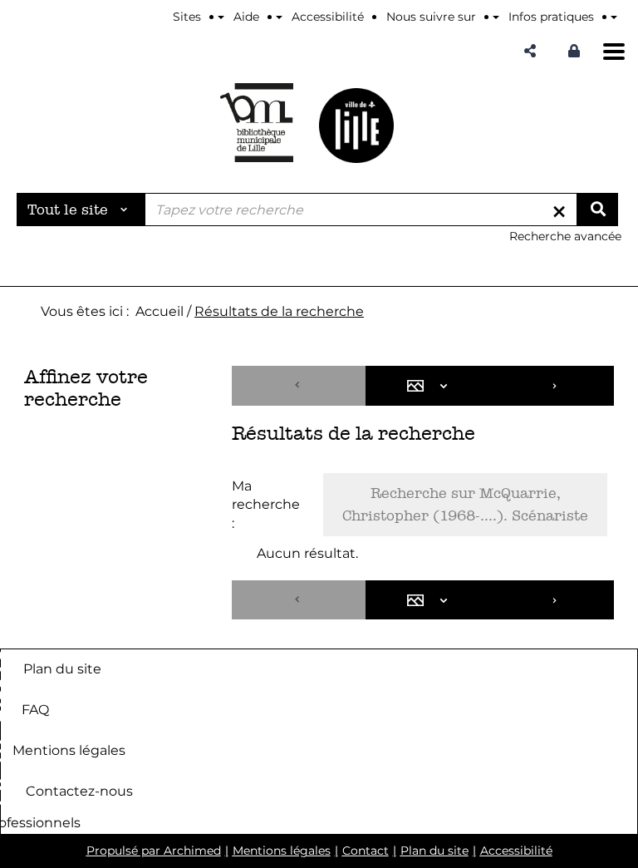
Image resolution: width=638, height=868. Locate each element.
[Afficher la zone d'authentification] (574, 51)
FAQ (35, 710)
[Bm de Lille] (256, 122)
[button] (530, 51)
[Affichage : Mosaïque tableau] (431, 386)
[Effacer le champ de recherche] (559, 209)
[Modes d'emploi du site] (613, 16)
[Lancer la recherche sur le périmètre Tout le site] (597, 209)
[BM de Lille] (356, 125)
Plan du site (62, 669)
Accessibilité (516, 850)
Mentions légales (68, 750)
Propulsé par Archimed (153, 850)
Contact (365, 850)
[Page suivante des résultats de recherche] (555, 386)
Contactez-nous (79, 791)
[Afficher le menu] (614, 51)
